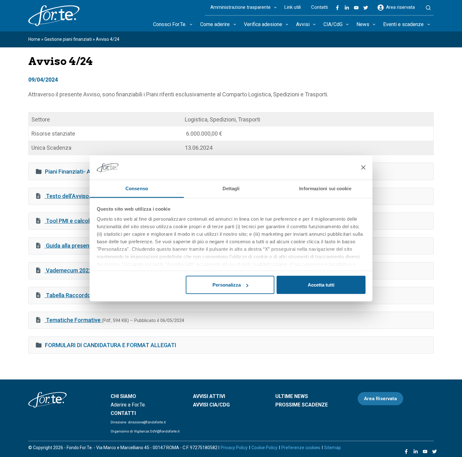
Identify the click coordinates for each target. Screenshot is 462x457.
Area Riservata (380, 398)
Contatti (319, 7)
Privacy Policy (234, 447)
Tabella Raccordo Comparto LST (88, 295)
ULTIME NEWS (291, 396)
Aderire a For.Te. (128, 405)
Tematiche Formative (73, 320)
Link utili (292, 7)
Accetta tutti (321, 285)
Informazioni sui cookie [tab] (325, 188)
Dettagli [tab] (231, 188)
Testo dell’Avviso (67, 196)
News (362, 24)
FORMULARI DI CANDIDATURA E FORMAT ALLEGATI (110, 345)
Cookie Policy (264, 447)
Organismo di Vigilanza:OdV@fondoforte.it (145, 431)
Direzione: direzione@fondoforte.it (138, 422)
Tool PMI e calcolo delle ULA (82, 221)
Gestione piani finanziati (68, 39)
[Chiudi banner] (363, 167)
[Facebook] (337, 7)
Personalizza (226, 285)
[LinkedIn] (346, 7)
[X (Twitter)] (365, 7)
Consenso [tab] (136, 188)
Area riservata (400, 7)
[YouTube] (356, 7)
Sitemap (332, 447)
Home (34, 39)
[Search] (428, 8)
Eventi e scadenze (403, 24)
